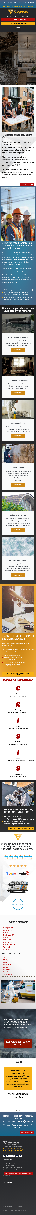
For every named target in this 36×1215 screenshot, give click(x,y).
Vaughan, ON (7, 949)
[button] (18, 28)
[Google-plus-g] (13, 1156)
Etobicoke (6, 969)
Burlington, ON (8, 928)
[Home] (20, 1156)
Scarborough (7, 974)
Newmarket (7, 965)
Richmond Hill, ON (9, 944)
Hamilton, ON (7, 930)
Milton (5, 962)
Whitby (5, 960)
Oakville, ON (7, 937)
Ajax (5, 957)
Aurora (5, 967)
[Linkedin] (17, 1156)
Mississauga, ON (8, 935)
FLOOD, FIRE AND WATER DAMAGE (17, 68)
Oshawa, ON (7, 940)
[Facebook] (4, 1156)
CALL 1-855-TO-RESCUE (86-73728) (18, 1121)
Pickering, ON (7, 942)
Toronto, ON (7, 947)
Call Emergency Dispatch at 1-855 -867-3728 (18, 6)
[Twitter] (7, 1156)
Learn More (18, 350)
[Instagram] (10, 1156)
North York (7, 972)
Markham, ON (7, 932)
